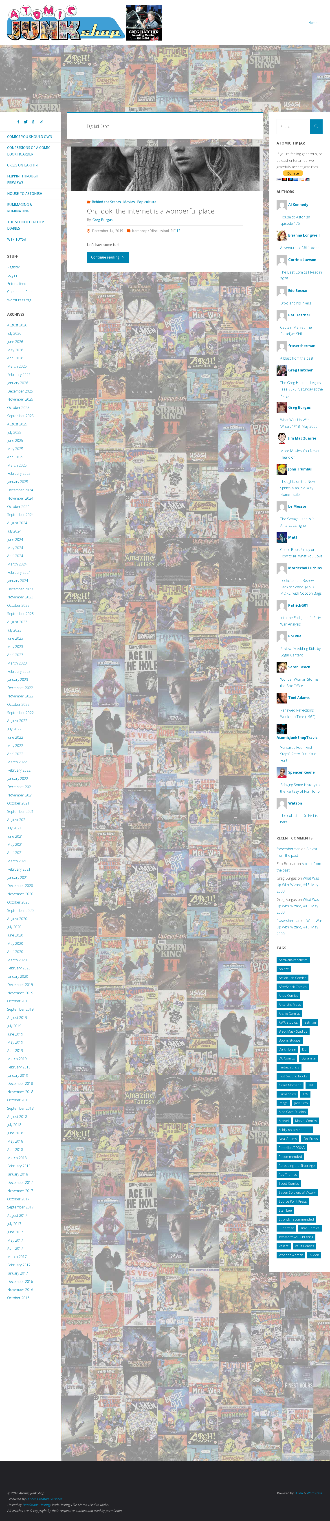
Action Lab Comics (292, 978)
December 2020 (20, 885)
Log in (12, 275)
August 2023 (17, 621)
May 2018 (15, 1141)
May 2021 (15, 844)
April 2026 (15, 358)
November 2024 (20, 498)
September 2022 (20, 712)
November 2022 (20, 696)
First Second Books (293, 1076)
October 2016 (18, 1297)
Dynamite (308, 1058)
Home (313, 22)
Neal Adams (288, 1139)
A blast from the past (296, 358)
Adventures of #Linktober (300, 247)
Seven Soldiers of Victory (297, 1192)
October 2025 (18, 407)
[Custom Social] (41, 122)
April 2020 (15, 951)
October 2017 (18, 1199)
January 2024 (17, 580)
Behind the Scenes (106, 202)
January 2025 (17, 481)
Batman (310, 1022)
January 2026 (17, 382)
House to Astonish (24, 194)
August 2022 (17, 720)
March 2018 (17, 1157)
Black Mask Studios (293, 1031)
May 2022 (15, 745)
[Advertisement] (165, 78)
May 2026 (15, 349)
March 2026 (17, 366)
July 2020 (14, 926)
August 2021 (17, 819)
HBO (311, 1085)
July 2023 (14, 630)
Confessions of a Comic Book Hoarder (29, 151)
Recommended (290, 1156)
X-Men (314, 1255)
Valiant (283, 1246)
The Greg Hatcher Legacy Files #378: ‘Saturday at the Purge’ (301, 389)
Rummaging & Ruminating (19, 208)
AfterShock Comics (293, 987)
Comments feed (20, 291)
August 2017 (17, 1215)
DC (304, 1049)
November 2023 (20, 597)
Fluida (298, 1493)
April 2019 (15, 1050)
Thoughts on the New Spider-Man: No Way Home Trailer (297, 488)
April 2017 (15, 1248)
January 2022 (17, 778)
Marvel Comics (306, 1121)
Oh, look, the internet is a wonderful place (151, 211)
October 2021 (18, 803)
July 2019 (14, 1025)
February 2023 (19, 671)
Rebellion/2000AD (292, 1148)
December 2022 (20, 687)
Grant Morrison (290, 1085)
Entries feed (16, 283)
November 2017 (20, 1190)
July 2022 (14, 729)
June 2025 (15, 440)
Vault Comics (304, 1246)
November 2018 (20, 1091)
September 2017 (20, 1207)
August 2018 (17, 1116)
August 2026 (17, 325)
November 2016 (20, 1289)
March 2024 (17, 564)
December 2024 (20, 490)
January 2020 (17, 976)
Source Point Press (293, 1201)
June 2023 (15, 638)
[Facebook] (18, 122)
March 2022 (17, 761)
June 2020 (15, 935)
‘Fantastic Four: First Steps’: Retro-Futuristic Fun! (298, 754)
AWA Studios (288, 1022)
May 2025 (15, 448)
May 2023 (15, 646)
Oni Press (311, 1139)
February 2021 (19, 869)
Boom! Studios (290, 1040)
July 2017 (14, 1223)
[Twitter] (26, 122)
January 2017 (17, 1273)
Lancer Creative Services (44, 1499)
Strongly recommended (296, 1219)
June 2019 (15, 1034)
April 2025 (15, 457)
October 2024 (18, 506)
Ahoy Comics (288, 995)
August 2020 (17, 918)
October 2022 (18, 704)
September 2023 (20, 613)
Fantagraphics (289, 1067)
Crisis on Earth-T (23, 165)
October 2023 (18, 605)
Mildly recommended (294, 1130)
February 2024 (19, 572)
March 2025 (17, 465)
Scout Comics (289, 1183)
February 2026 (19, 374)
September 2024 (20, 514)
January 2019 (17, 1075)
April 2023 (15, 654)
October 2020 (18, 902)
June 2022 (15, 737)
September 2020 (20, 910)
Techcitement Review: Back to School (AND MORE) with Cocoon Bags (301, 587)
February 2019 (19, 1067)
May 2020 (15, 943)
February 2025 (19, 473)
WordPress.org (19, 300)
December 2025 (20, 391)
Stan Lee (285, 1210)
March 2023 (17, 663)
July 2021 (14, 828)
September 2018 (20, 1108)
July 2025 (14, 432)
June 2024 (15, 539)
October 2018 (18, 1100)
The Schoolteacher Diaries (25, 225)
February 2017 (19, 1264)
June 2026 (15, 341)
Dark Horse (287, 1049)
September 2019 (20, 1009)
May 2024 (15, 547)
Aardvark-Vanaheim (293, 960)
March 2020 (17, 960)
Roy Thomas (288, 1174)
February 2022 (19, 770)
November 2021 (20, 795)
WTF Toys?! (16, 239)
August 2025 (17, 424)
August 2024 (17, 522)
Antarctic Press (290, 1004)
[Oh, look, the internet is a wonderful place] (165, 169)
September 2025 (20, 415)
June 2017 (15, 1232)
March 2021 (17, 861)
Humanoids (287, 1094)
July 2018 (14, 1124)
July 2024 (14, 531)
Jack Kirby (301, 1103)
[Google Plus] (34, 122)
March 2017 (17, 1256)
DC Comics (287, 1058)
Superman (286, 1228)
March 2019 (17, 1058)
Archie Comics (289, 1013)
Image (283, 1103)
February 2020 (19, 968)
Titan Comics (310, 1228)
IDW (305, 1094)
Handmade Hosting (36, 1505)
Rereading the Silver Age (297, 1165)
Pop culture (146, 202)
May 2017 (15, 1240)
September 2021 (20, 811)
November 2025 (20, 399)
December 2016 (20, 1281)
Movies (129, 202)
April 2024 (15, 555)
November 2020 (20, 893)
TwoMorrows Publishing (296, 1237)
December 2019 (20, 984)
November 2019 (20, 992)
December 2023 (20, 589)
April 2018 (15, 1149)
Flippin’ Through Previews (22, 179)
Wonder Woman (291, 1255)
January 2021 (17, 877)
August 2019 (17, 1017)
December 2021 (20, 786)
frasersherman (288, 848)
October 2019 (18, 1001)
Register (13, 267)
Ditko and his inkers (295, 303)
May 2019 (15, 1042)
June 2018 (15, 1133)
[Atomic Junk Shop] (84, 22)
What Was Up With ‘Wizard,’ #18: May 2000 (298, 885)
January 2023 (17, 679)
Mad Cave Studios (292, 1112)
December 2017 (20, 1182)
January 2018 (17, 1174)
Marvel (284, 1121)
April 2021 (15, 852)
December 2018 (20, 1083)
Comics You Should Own (29, 137)
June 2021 (15, 836)
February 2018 (19, 1165)
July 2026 (14, 333)
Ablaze (284, 969)
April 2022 (15, 753)
